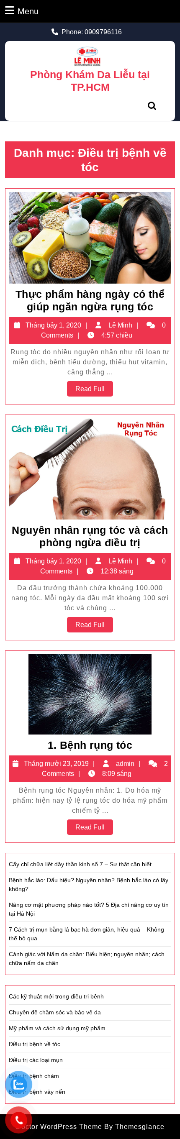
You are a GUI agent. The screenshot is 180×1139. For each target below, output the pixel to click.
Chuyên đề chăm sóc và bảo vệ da (55, 1012)
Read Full (94, 391)
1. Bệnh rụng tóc (90, 745)
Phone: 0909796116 (92, 32)
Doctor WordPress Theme (59, 1126)
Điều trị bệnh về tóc (34, 1044)
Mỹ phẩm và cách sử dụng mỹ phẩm (57, 1028)
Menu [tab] (28, 11)
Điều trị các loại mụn (36, 1060)
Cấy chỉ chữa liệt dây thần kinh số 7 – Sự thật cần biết (80, 864)
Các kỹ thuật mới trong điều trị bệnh (56, 996)
